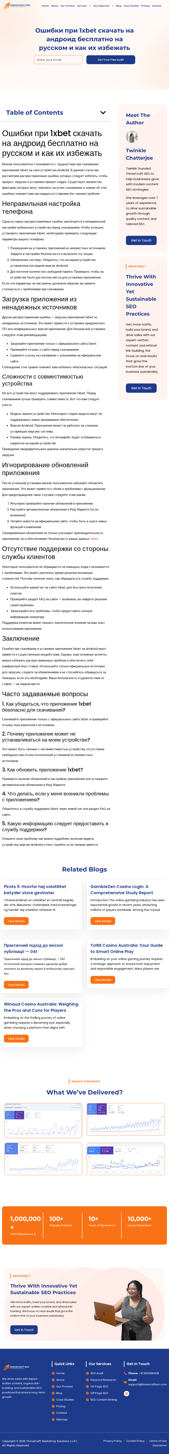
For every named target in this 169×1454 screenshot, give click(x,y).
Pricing (145, 5)
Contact (156, 5)
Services (82, 5)
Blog (118, 5)
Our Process (68, 5)
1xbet (94, 539)
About (54, 5)
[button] (103, 113)
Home (45, 5)
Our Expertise (101, 5)
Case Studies (131, 5)
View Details (16, 921)
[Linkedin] (126, 1393)
